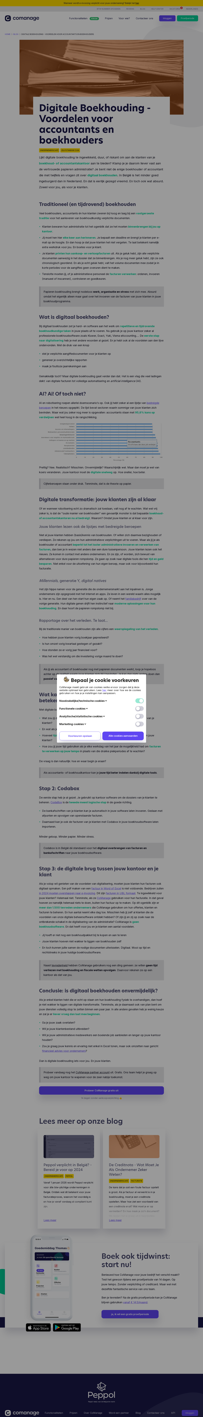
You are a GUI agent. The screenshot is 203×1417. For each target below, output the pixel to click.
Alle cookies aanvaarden (123, 735)
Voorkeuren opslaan (80, 735)
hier (104, 690)
